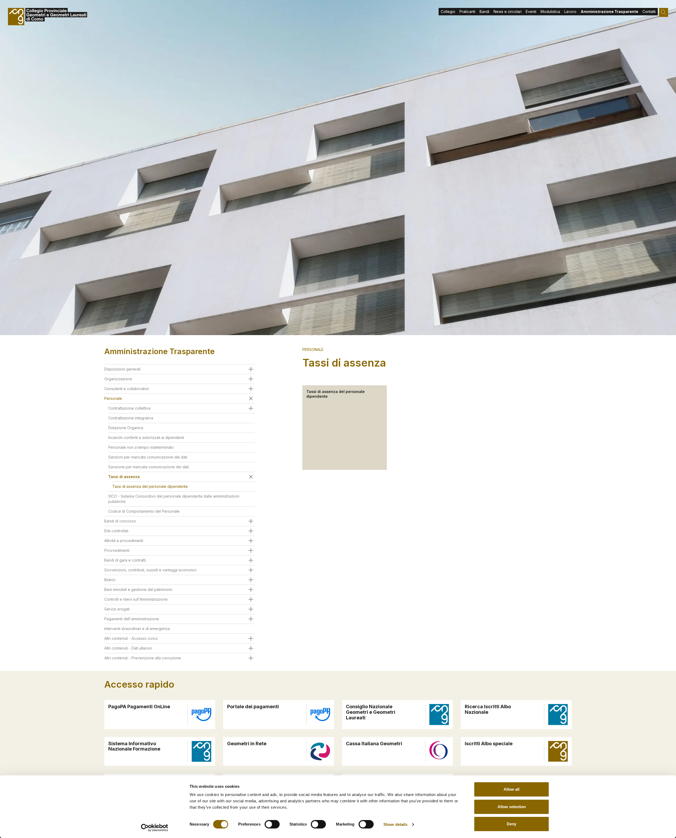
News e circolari (508, 11)
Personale (312, 349)
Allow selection (511, 806)
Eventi (531, 11)
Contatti (649, 11)
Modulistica (550, 11)
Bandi (484, 11)
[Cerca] (663, 12)
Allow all (511, 789)
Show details (395, 824)
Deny (511, 824)
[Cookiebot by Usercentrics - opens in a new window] (155, 828)
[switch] (272, 824)
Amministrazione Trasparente (609, 11)
